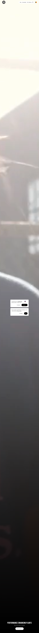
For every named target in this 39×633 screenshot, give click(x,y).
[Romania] (36, 2)
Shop (20, 2)
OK (25, 313)
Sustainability (24, 2)
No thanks (18, 304)
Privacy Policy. (19, 310)
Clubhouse (29, 2)
